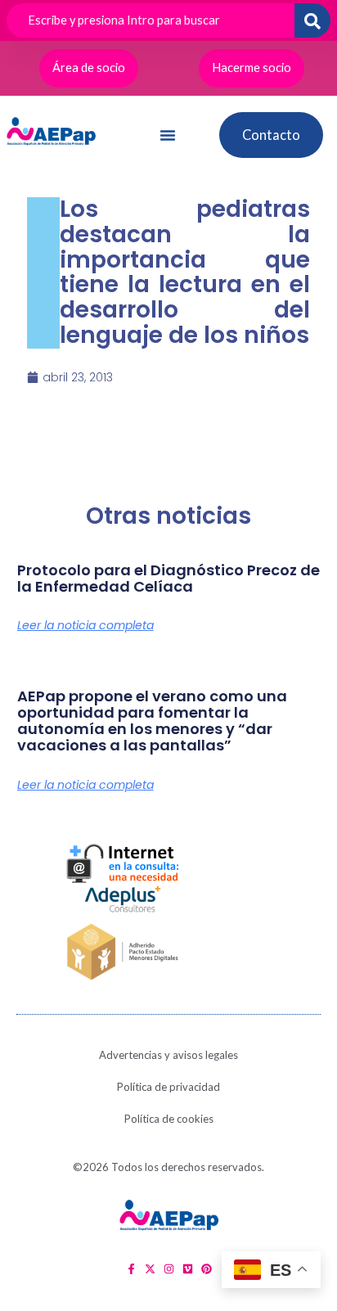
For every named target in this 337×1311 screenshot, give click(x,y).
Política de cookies (168, 1118)
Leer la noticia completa (85, 625)
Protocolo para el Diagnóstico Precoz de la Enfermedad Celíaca (168, 578)
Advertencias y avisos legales (168, 1054)
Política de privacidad (168, 1086)
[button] (167, 135)
